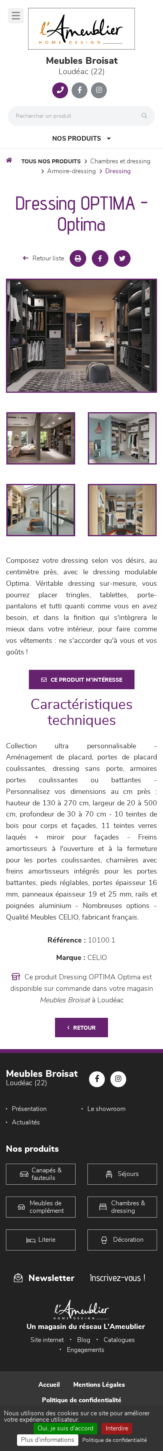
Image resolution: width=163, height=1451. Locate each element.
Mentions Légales (99, 1385)
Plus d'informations (47, 1440)
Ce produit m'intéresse (86, 680)
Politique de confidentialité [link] (114, 1440)
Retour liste (48, 258)
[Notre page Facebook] (79, 90)
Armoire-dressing (71, 171)
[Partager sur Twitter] (122, 258)
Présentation (29, 1109)
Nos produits (76, 139)
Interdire (117, 1428)
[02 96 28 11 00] (60, 90)
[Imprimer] (78, 258)
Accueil (49, 1385)
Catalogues (119, 1340)
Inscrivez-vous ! (117, 1277)
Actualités (26, 1122)
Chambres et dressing (120, 161)
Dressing (118, 171)
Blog (83, 1340)
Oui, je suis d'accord (65, 1428)
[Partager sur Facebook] (100, 258)
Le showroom (106, 1109)
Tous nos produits (51, 161)
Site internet (47, 1340)
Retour (84, 1028)
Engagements (85, 1350)
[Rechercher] (146, 116)
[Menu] (16, 15)
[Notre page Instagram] (99, 90)
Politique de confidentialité (81, 1400)
